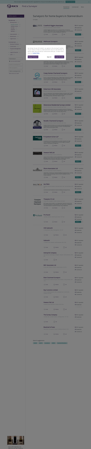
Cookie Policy (35, 53)
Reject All (49, 57)
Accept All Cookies (59, 57)
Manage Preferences (33, 57)
